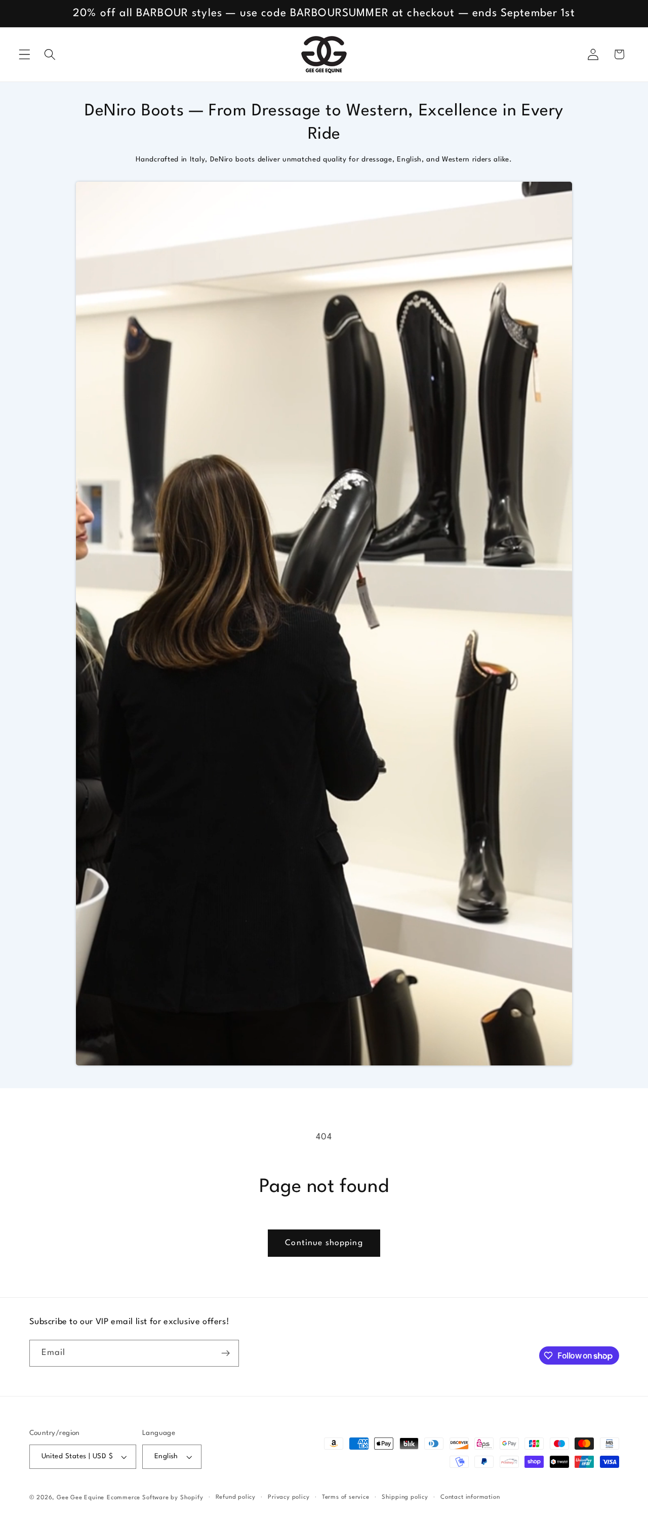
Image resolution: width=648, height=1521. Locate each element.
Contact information (470, 1497)
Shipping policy (405, 1497)
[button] (24, 54)
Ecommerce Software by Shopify (155, 1498)
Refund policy (236, 1497)
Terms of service (346, 1497)
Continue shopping (324, 1243)
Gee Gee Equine (80, 1498)
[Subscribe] (225, 1353)
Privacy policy (288, 1497)
